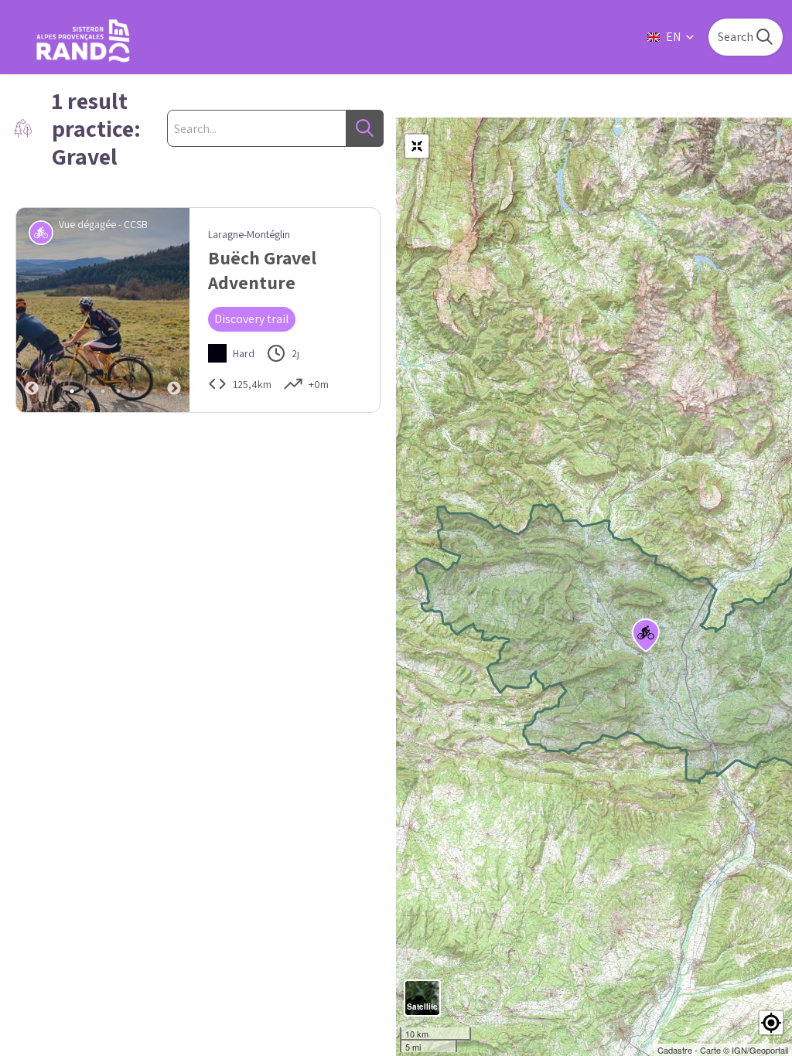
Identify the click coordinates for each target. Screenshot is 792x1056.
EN (673, 37)
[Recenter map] (416, 146)
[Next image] (174, 310)
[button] (771, 1022)
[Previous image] (31, 310)
